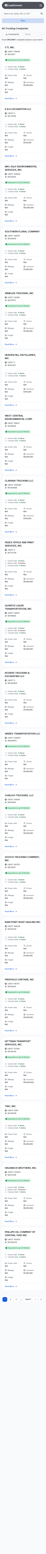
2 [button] (10, 1299)
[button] (35, 1299)
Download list (13, 34)
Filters (23, 21)
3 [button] (16, 1299)
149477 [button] (28, 1299)
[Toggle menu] (40, 5)
